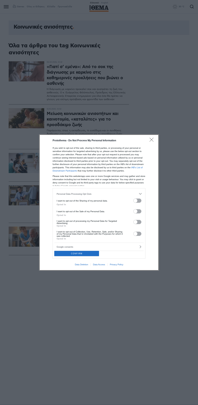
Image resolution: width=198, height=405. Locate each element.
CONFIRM (76, 253)
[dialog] (99, 202)
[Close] (152, 141)
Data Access (99, 264)
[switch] (137, 201)
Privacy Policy (116, 264)
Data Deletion (81, 264)
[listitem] (99, 193)
